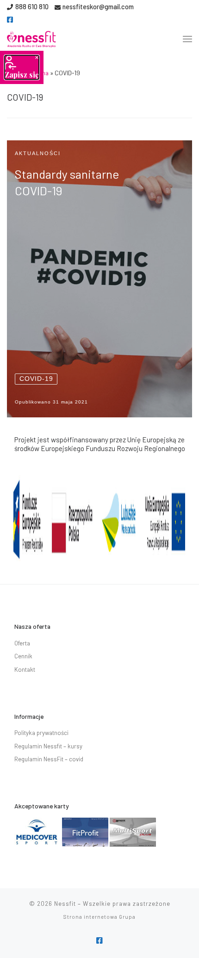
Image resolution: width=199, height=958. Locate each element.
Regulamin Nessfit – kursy (48, 746)
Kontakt (24, 669)
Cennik (23, 656)
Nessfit (65, 903)
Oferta (22, 643)
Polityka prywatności (41, 732)
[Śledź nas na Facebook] (10, 19)
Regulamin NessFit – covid (48, 759)
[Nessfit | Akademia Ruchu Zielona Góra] (31, 37)
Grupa (127, 917)
